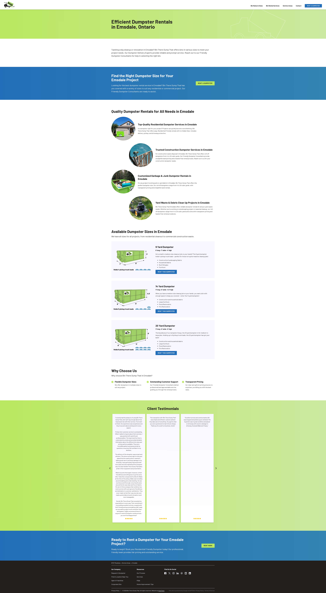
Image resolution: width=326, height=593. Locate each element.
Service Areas (287, 6)
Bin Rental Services (272, 6)
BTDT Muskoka (115, 563)
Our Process (141, 573)
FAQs (138, 580)
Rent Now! (208, 545)
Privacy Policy (115, 590)
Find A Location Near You (119, 577)
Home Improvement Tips (145, 584)
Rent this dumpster (166, 272)
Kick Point (161, 590)
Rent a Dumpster (313, 6)
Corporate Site (116, 584)
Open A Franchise (117, 580)
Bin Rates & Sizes (257, 6)
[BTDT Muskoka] (9, 4)
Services (140, 577)
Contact (298, 6)
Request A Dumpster (118, 573)
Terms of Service (210, 590)
